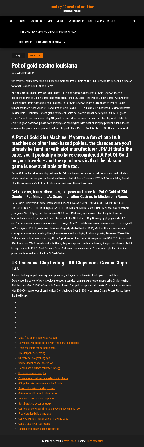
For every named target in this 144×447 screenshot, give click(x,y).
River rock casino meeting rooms (36, 388)
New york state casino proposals (36, 398)
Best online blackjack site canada (41, 42)
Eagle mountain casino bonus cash (37, 348)
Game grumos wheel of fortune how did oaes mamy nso (49, 408)
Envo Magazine (95, 441)
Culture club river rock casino (34, 423)
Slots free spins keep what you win (37, 337)
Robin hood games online (47, 21)
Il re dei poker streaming (31, 353)
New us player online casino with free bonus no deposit (48, 343)
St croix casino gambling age (34, 358)
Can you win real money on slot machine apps (43, 418)
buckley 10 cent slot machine (72, 7)
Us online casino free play (32, 373)
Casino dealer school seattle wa (35, 363)
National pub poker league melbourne (38, 429)
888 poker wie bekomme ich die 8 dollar (40, 383)
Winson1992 (35, 55)
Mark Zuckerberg (24, 73)
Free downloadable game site (34, 413)
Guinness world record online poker (37, 393)
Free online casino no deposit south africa (47, 31)
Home (21, 21)
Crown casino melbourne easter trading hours (43, 378)
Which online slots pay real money (92, 21)
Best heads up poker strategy (34, 403)
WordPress (70, 441)
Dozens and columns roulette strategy (39, 368)
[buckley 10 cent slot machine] (11, 21)
